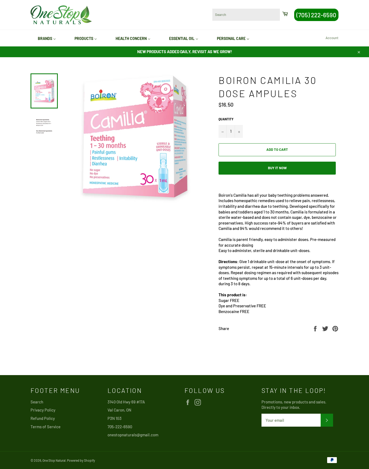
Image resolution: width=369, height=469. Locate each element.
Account (332, 38)
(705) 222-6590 (316, 14)
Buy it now (277, 168)
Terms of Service (46, 426)
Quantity (226, 119)
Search (37, 401)
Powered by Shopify (81, 460)
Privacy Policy (43, 409)
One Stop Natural (54, 460)
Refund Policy (43, 418)
